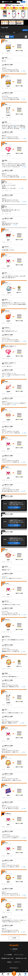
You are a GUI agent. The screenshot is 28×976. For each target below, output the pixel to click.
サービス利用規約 (8, 954)
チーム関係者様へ (14, 949)
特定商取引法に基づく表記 (7, 958)
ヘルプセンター (17, 962)
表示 (7, 36)
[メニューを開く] (26, 2)
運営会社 (9, 962)
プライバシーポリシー (19, 954)
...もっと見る (22, 71)
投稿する (25, 975)
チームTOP (2, 975)
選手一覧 (19, 975)
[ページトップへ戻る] (26, 970)
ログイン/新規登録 (14, 507)
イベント (8, 975)
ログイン (18, 1)
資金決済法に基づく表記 (21, 958)
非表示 (11, 36)
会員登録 (23, 1)
